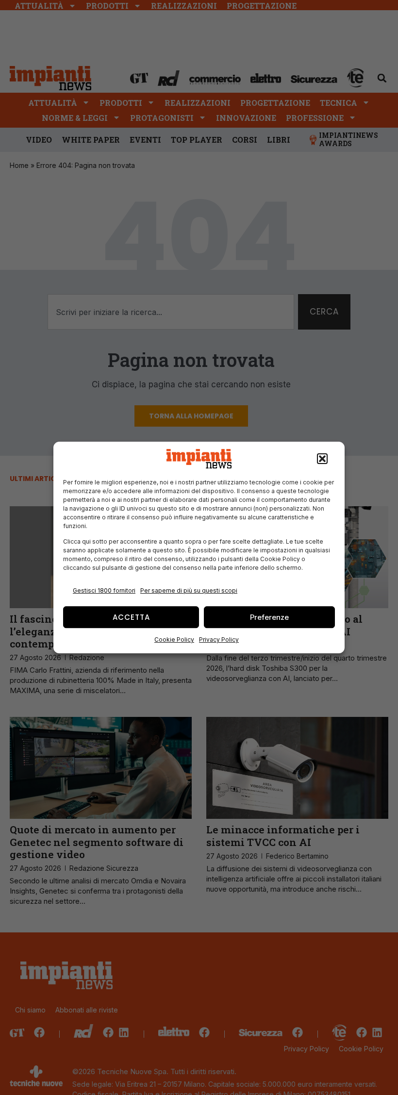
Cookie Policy (174, 639)
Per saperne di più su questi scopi (188, 590)
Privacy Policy (219, 639)
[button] (322, 459)
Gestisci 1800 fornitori (104, 590)
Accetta (131, 617)
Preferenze (269, 617)
